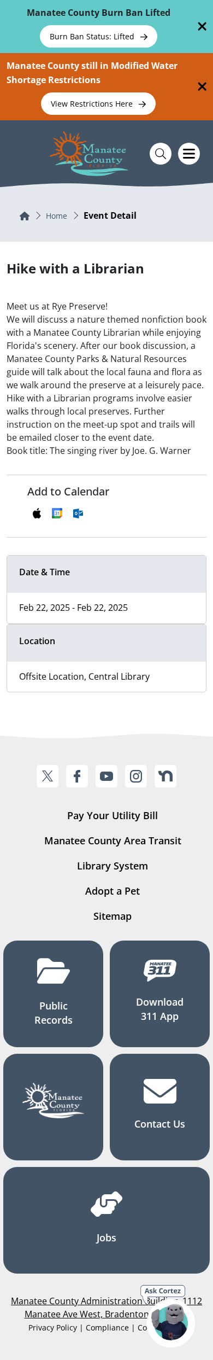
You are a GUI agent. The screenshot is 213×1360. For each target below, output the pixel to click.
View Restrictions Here (93, 103)
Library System (112, 865)
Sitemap (112, 916)
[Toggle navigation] (189, 154)
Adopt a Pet (112, 890)
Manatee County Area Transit (112, 840)
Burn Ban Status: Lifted (93, 36)
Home (56, 216)
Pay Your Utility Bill (112, 815)
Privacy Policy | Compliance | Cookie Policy (106, 1327)
